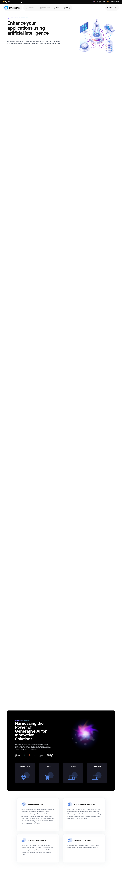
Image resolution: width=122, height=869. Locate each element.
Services (31, 8)
